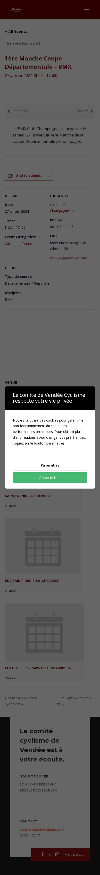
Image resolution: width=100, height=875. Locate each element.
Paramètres (50, 465)
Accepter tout (50, 477)
